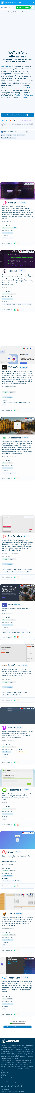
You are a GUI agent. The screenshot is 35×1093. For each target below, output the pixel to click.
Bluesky (20, 1064)
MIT (15, 227)
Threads (25, 1064)
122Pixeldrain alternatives (8, 287)
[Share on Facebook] (2, 120)
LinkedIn (11, 1066)
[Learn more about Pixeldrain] (4, 271)
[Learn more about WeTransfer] (4, 367)
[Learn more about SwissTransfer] (4, 438)
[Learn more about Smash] (4, 852)
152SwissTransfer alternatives (9, 456)
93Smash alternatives (7, 864)
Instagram (4, 1066)
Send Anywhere (22, 97)
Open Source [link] (20, 135)
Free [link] (14, 135)
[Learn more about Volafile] (4, 728)
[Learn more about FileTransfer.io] (4, 790)
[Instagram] (18, 1086)
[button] (22, 202)
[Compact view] (29, 132)
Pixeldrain (19, 95)
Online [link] (3, 135)
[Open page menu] (33, 2)
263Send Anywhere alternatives (10, 553)
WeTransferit (6, 66)
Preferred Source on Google (9, 1082)
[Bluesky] (12, 1086)
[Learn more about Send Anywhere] (4, 536)
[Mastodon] (8, 1086)
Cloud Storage (6, 751)
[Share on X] (6, 120)
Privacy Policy (5, 1074)
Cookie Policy (5, 1076)
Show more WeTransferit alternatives (17, 1027)
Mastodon (14, 1064)
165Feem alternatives (7, 613)
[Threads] (15, 1086)
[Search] (29, 2)
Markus (19, 1049)
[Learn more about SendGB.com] (4, 665)
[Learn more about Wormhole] (4, 203)
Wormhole (27, 88)
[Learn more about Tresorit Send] (4, 978)
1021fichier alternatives (8, 928)
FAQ (2, 1070)
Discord (21, 1062)
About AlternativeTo (7, 1078)
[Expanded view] (27, 132)
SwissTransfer (6, 97)
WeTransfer (28, 95)
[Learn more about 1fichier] (4, 914)
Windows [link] (8, 135)
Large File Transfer (7, 232)
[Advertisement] (17, 30)
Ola (13, 1049)
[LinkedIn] (21, 1086)
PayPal (27, 1068)
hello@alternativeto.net (8, 1062)
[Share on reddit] (10, 120)
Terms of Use (5, 1072)
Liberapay (20, 1068)
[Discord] (2, 1086)
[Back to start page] (2, 2)
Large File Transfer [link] (6, 138)
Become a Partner (6, 1080)
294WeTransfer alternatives (9, 386)
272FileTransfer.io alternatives (9, 802)
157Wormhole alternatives (8, 221)
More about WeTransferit (16, 115)
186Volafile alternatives (8, 740)
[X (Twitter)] (5, 1086)
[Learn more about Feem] (4, 605)
